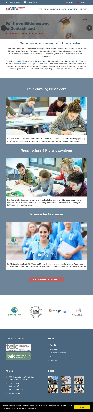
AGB (51, 357)
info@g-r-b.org (32, 2)
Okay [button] (82, 407)
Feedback (53, 361)
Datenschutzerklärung (58, 353)
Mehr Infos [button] (32, 408)
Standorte (72, 9)
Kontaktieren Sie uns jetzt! (46, 279)
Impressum (54, 349)
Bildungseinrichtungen (55, 9)
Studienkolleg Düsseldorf (78, 61)
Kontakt (83, 9)
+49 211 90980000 (14, 2)
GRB (40, 9)
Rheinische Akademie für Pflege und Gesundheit (29, 64)
